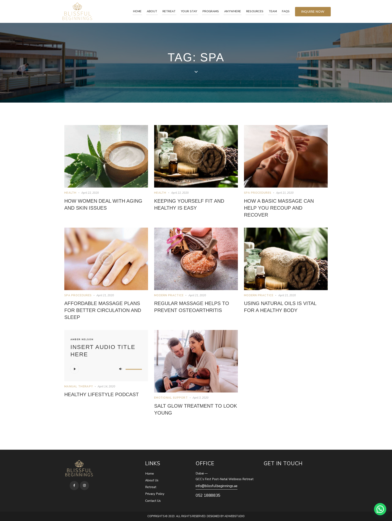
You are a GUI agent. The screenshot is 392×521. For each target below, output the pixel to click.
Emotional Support (171, 398)
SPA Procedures (257, 193)
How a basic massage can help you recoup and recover (279, 208)
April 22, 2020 (90, 193)
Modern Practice (169, 295)
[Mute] (120, 369)
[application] (106, 369)
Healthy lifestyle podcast (101, 394)
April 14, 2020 (106, 386)
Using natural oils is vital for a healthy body (280, 307)
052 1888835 (208, 495)
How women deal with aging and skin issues (103, 204)
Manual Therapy (78, 386)
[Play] (74, 369)
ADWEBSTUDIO (234, 516)
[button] (380, 509)
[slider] (134, 368)
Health (70, 193)
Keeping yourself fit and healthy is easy (189, 204)
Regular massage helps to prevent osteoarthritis (191, 307)
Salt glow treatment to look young (195, 409)
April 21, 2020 (285, 193)
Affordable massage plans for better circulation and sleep (102, 310)
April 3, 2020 (200, 398)
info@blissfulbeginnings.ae (216, 486)
